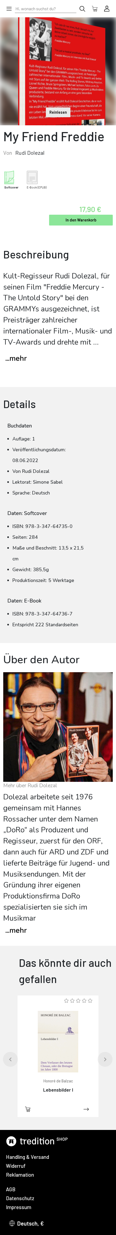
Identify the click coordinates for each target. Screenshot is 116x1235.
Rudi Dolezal (30, 152)
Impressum (18, 1207)
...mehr (16, 359)
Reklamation (20, 1175)
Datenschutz (20, 1198)
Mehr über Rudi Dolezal (30, 785)
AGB (10, 1189)
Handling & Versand (27, 1157)
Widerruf (16, 1166)
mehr (16, 930)
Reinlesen (58, 112)
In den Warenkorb (81, 220)
